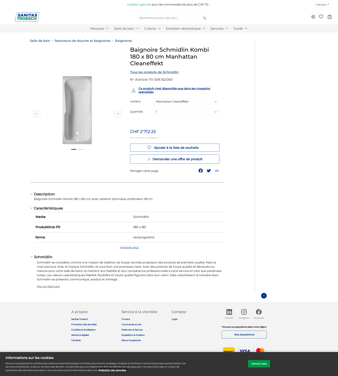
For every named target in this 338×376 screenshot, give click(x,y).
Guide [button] (238, 29)
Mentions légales (80, 335)
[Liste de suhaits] (321, 17)
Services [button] (217, 29)
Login (175, 319)
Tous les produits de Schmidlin (154, 72)
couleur (135, 101)
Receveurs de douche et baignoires (83, 41)
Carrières (76, 340)
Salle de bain (40, 41)
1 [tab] (73, 149)
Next (118, 113)
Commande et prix (131, 324)
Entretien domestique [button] (184, 29)
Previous (36, 113)
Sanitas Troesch (79, 319)
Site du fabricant (48, 286)
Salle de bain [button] (124, 29)
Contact (125, 319)
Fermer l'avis (259, 363)
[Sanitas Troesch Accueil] (27, 16)
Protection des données (84, 324)
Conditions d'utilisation (83, 329)
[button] (217, 170)
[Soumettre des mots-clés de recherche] (204, 18)
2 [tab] (80, 149)
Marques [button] (97, 29)
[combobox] (172, 18)
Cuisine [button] (150, 29)
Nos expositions (244, 334)
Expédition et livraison (133, 335)
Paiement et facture (132, 329)
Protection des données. (112, 370)
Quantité (136, 111)
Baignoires (123, 41)
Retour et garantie (131, 340)
